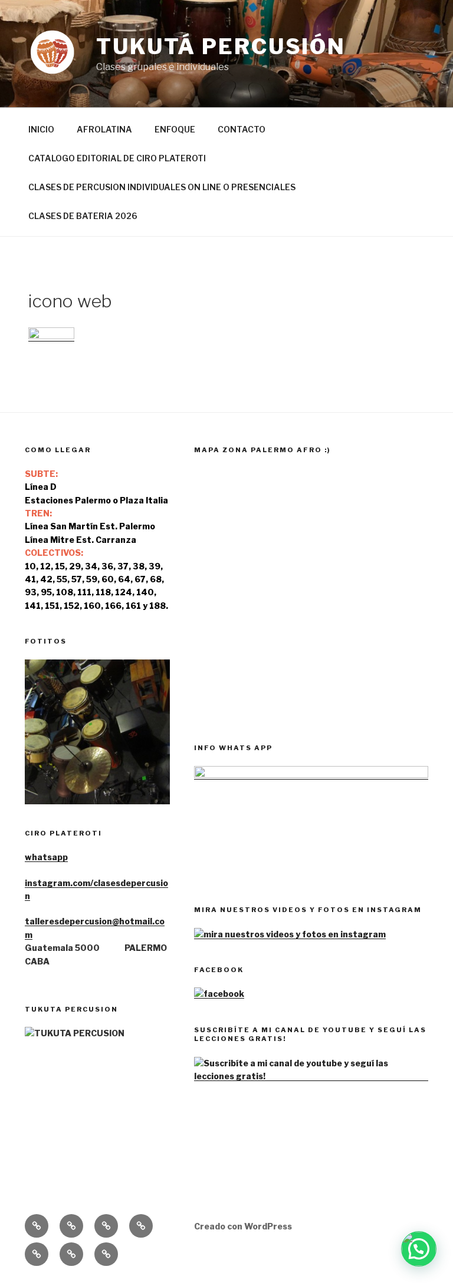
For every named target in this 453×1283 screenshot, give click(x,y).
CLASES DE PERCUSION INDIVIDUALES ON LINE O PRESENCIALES (162, 187)
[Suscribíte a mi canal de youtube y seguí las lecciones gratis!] (311, 1076)
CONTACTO (241, 129)
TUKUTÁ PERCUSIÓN (221, 46)
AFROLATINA (104, 129)
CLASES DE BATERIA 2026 (82, 216)
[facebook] (219, 994)
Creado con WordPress (243, 1226)
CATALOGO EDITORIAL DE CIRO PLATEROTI (117, 158)
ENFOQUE (175, 129)
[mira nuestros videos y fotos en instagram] (290, 934)
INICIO (41, 129)
